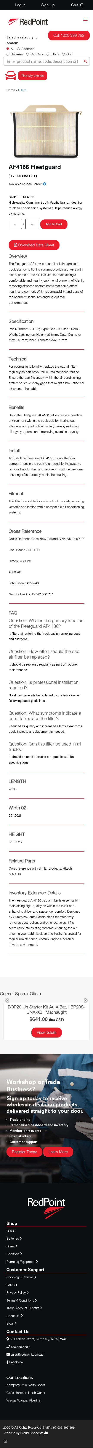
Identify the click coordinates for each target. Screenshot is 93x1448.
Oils (69, 54)
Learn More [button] (58, 1151)
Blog (10, 1323)
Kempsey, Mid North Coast (25, 1385)
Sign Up (48, 5)
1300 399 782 (20, 1346)
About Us (12, 1316)
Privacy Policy (16, 1292)
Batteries (17, 54)
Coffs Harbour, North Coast (25, 1393)
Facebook (15, 1362)
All (12, 49)
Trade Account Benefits (22, 1308)
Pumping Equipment (20, 1262)
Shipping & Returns (20, 1277)
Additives (27, 49)
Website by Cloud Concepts (24, 1433)
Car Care (36, 54)
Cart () (77, 5)
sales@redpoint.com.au (27, 1354)
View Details (46, 1032)
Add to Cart (54, 224)
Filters (55, 54)
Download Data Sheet (35, 245)
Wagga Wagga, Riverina (23, 1400)
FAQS (10, 1285)
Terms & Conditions (20, 1300)
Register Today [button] (24, 1151)
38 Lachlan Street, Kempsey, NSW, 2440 (38, 1339)
